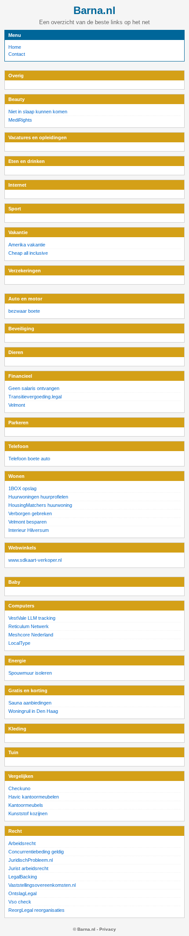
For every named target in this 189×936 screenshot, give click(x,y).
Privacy (107, 929)
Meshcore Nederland (30, 634)
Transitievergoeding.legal (35, 396)
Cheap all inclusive (28, 253)
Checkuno (19, 788)
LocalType (19, 643)
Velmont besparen (27, 521)
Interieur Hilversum (28, 530)
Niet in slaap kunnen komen (37, 111)
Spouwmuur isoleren (30, 673)
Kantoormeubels (25, 805)
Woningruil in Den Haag (33, 711)
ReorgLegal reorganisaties (36, 910)
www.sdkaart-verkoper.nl (35, 560)
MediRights (20, 120)
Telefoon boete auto (29, 458)
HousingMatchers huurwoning (40, 505)
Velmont (16, 405)
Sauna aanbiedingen (29, 702)
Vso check (19, 901)
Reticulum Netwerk (28, 626)
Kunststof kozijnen (27, 813)
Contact (16, 54)
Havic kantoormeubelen (33, 796)
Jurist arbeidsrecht (28, 868)
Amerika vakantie (26, 244)
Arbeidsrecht (22, 843)
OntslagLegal (22, 893)
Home (14, 47)
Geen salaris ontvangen (33, 388)
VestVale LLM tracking (31, 618)
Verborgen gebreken (30, 513)
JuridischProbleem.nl (30, 860)
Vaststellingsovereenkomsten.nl (42, 885)
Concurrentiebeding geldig (36, 851)
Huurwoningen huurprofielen (38, 496)
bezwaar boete (24, 311)
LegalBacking (22, 876)
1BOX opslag (22, 488)
